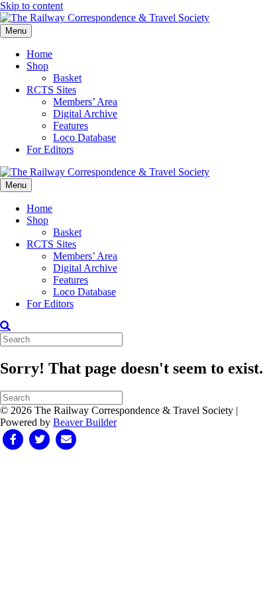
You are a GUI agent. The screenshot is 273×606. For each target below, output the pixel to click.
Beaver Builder (85, 422)
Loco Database (84, 137)
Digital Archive (85, 113)
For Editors (50, 149)
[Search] (5, 326)
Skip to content (31, 5)
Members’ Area (85, 101)
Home (39, 54)
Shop (37, 66)
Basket (67, 77)
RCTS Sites (51, 89)
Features (70, 125)
